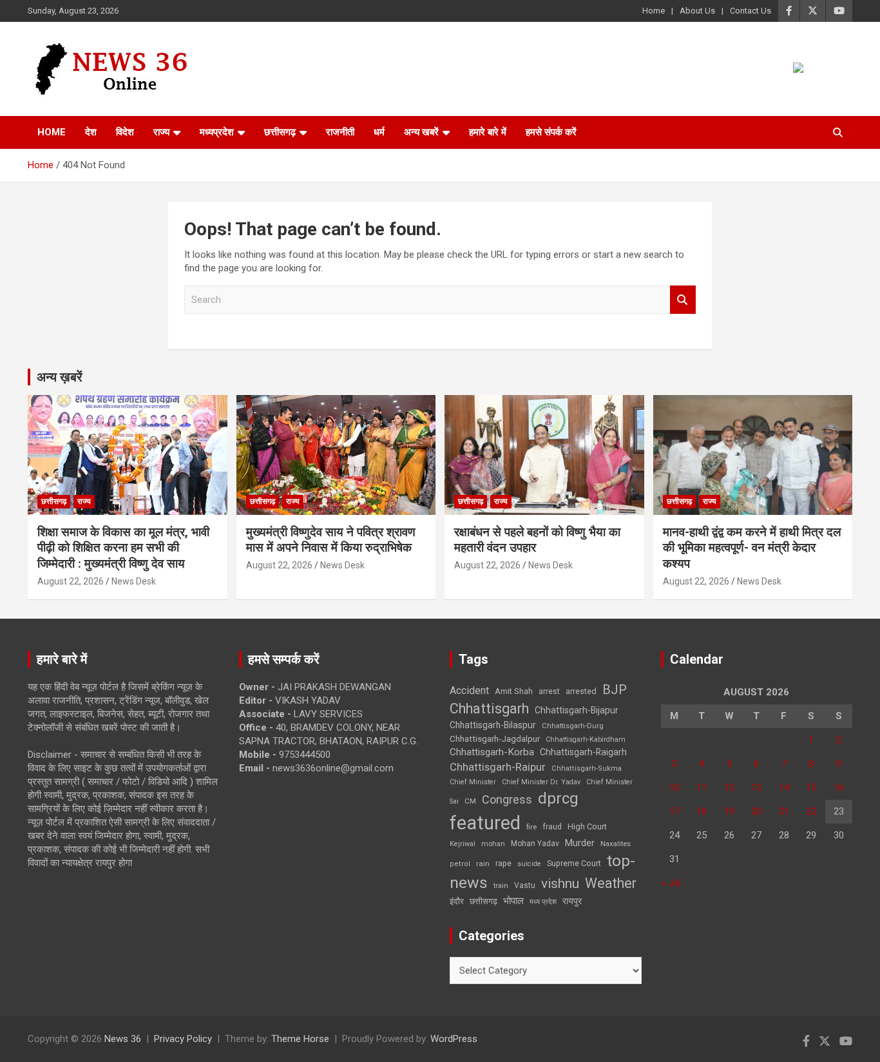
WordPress (453, 1039)
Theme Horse (300, 1039)
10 (674, 787)
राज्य (161, 132)
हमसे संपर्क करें (551, 132)
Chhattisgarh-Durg (573, 725)
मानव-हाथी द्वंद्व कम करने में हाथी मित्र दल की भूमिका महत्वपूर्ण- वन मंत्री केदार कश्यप (752, 548)
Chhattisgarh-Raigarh (583, 752)
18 (701, 811)
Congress (507, 799)
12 (729, 787)
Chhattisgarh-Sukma (586, 768)
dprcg (558, 798)
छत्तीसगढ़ (483, 901)
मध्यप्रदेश (217, 132)
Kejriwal (462, 844)
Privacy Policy (183, 1039)
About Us (697, 10)
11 (701, 787)
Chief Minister (473, 782)
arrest (549, 691)
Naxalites (615, 843)
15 (811, 787)
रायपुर (572, 901)
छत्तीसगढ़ (280, 132)
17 (674, 811)
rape (503, 863)
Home (653, 10)
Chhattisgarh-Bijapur (576, 710)
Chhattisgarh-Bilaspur (493, 725)
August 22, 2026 (70, 581)
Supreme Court (574, 863)
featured (485, 823)
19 (729, 811)
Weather (610, 883)
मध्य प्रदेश (543, 902)
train (500, 886)
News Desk (133, 581)
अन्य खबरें (421, 132)
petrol (460, 864)
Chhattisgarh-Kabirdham (586, 739)
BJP (614, 689)
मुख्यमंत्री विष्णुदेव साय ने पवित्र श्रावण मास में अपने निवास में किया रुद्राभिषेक (331, 540)
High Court (587, 826)
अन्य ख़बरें (59, 377)
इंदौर (457, 901)
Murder (580, 843)
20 (756, 811)
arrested (581, 691)
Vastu (524, 885)
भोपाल (513, 901)
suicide (529, 864)
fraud (552, 826)
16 (839, 787)
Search (683, 299)
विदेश (125, 132)
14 (784, 787)
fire (531, 826)
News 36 (122, 1039)
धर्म (379, 132)
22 (811, 811)
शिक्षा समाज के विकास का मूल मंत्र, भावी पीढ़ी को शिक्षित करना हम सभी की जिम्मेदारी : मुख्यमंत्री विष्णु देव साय (123, 548)
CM (470, 801)
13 (756, 787)
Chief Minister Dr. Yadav (541, 782)
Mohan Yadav (535, 843)
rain (483, 863)
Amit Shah (514, 691)
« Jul (670, 883)
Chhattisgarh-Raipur (498, 766)
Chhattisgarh (489, 708)
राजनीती (340, 132)
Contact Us (750, 10)
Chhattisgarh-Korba (492, 752)
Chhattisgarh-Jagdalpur (495, 738)
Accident (469, 690)
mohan (493, 844)
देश (91, 132)
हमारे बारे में (487, 132)
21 (784, 811)
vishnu (560, 883)
